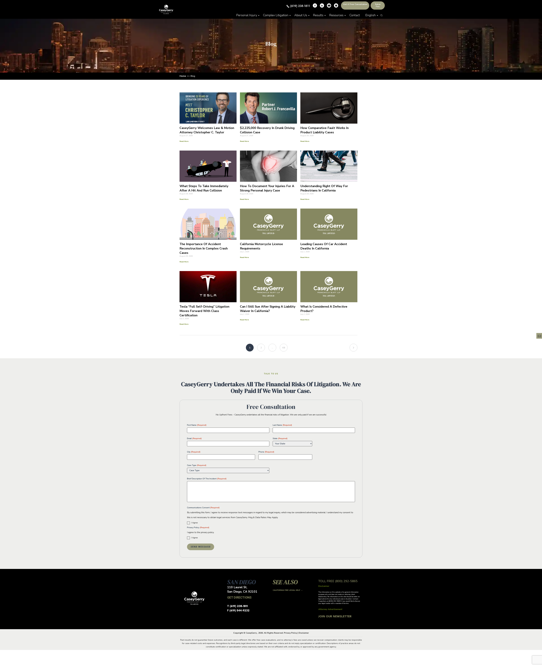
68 (283, 347)
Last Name (282, 425)
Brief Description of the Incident (206, 478)
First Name (196, 425)
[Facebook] (315, 5)
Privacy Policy (198, 527)
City (193, 452)
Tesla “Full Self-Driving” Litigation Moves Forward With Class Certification (204, 310)
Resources (336, 15)
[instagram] (336, 5)
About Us (300, 15)
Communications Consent (203, 507)
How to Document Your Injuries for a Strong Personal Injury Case (267, 188)
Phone (266, 452)
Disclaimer (304, 633)
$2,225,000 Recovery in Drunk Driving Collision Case (267, 130)
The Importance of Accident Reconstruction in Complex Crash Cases (204, 248)
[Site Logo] (166, 9)
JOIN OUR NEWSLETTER (335, 616)
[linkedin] (322, 5)
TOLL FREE (338, 581)
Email (194, 438)
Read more (184, 141)
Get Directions (239, 597)
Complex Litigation (275, 15)
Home (183, 76)
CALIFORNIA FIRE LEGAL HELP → (288, 590)
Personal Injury (246, 15)
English (370, 15)
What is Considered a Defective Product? (323, 308)
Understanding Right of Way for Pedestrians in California (324, 188)
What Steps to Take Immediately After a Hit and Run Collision (204, 188)
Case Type (196, 465)
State (280, 438)
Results (318, 15)
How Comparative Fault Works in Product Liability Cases (324, 130)
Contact (354, 15)
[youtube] (329, 5)
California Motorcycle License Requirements (261, 246)
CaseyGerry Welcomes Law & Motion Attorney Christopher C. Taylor (207, 130)
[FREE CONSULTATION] (539, 336)
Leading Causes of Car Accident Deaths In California (323, 246)
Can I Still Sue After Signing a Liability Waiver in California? (267, 308)
